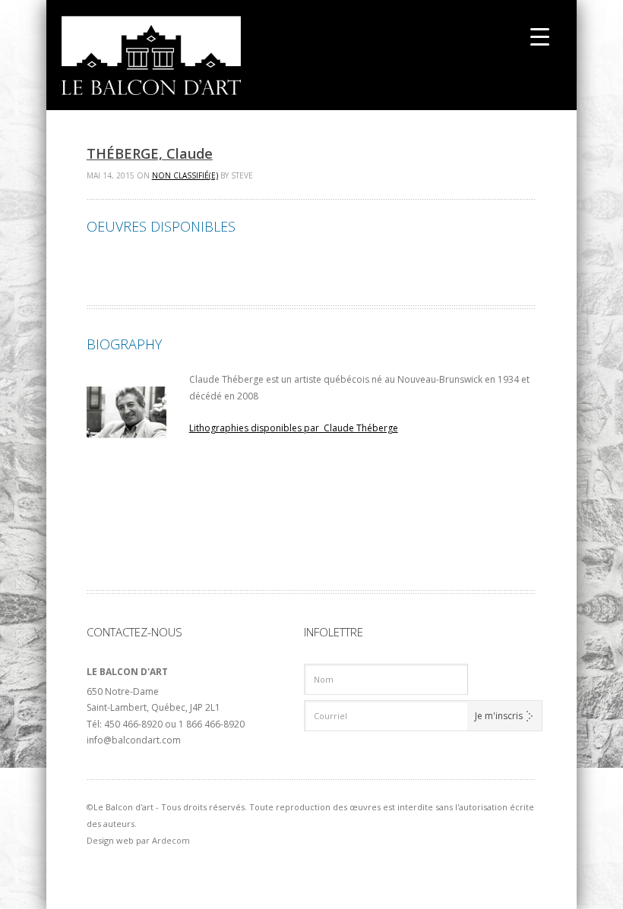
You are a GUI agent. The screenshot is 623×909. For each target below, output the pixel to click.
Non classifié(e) (185, 175)
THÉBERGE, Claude (150, 153)
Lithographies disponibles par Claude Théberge (293, 427)
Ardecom (171, 840)
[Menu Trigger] (540, 36)
